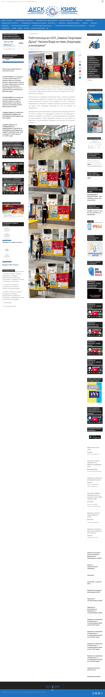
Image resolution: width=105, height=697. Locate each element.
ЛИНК (89, 178)
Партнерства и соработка (20, 25)
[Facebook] (96, 693)
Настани (92, 25)
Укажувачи (5, 28)
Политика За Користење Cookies (15, 1)
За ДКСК (9, 20)
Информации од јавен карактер (47, 20)
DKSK (31, 49)
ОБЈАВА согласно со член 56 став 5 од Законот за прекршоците (94, 212)
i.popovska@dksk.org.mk (94, 522)
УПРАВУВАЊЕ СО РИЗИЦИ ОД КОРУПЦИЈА (33, 23)
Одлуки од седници (66, 20)
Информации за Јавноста (24, 20)
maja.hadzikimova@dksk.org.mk (96, 471)
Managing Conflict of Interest (10, 265)
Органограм (90, 575)
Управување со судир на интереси (12, 242)
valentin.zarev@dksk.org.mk (95, 506)
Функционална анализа (93, 676)
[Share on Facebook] (80, 63)
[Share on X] (80, 57)
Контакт (4, 1)
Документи (89, 20)
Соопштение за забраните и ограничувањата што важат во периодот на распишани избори (10, 286)
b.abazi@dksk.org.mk (94, 486)
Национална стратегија (10, 23)
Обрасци (94, 23)
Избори (85, 23)
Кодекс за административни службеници (92, 566)
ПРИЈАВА (89, 80)
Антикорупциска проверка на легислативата (70, 25)
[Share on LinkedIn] (80, 76)
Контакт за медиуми (38, 28)
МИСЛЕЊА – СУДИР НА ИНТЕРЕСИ (69, 23)
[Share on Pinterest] (80, 70)
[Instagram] (102, 693)
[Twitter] (99, 693)
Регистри (79, 20)
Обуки (14, 28)
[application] (13, 152)
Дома (3, 20)
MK (47, 28)
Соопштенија (33, 33)
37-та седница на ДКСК (10, 306)
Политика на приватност (31, 1)
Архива (20, 28)
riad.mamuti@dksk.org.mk (94, 454)
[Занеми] (19, 156)
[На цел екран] (22, 156)
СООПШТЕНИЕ (7, 302)
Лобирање (5, 25)
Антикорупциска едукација (42, 25)
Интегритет (52, 23)
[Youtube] (93, 693)
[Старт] (4, 156)
